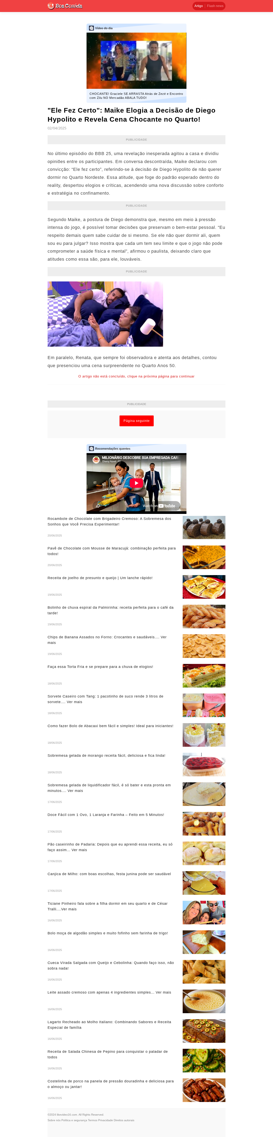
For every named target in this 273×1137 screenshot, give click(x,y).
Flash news (215, 6)
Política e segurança (74, 1120)
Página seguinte (137, 420)
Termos (92, 1120)
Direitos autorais (124, 1120)
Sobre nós (54, 1120)
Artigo (198, 6)
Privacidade (105, 1120)
